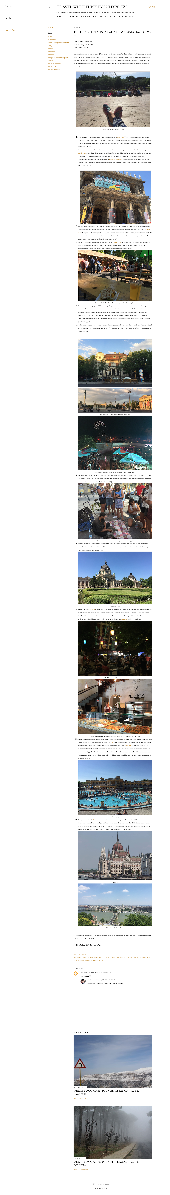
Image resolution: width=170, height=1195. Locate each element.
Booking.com (82, 153)
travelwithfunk (54, 70)
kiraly (50, 46)
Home (59, 16)
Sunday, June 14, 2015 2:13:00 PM (100, 972)
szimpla (51, 55)
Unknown (84, 972)
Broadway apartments (115, 159)
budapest (52, 40)
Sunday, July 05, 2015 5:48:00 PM (104, 980)
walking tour (117, 242)
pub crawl (124, 619)
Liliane (90, 980)
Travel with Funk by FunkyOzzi (91, 7)
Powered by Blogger (103, 1184)
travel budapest (54, 64)
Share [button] (50, 27)
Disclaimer (109, 16)
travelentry (52, 67)
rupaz (50, 49)
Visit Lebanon (70, 16)
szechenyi (52, 52)
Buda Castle (96, 820)
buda (50, 37)
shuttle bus (120, 137)
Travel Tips (97, 16)
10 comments (83, 1098)
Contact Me (122, 16)
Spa (111, 742)
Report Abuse (11, 30)
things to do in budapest (58, 58)
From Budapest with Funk (58, 43)
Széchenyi (129, 745)
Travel (50, 61)
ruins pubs (91, 609)
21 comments (83, 1169)
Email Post (82, 954)
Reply (82, 990)
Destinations (84, 16)
